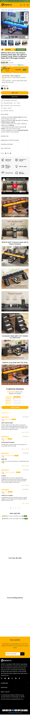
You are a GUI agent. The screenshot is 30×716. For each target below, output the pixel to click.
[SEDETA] (6, 4)
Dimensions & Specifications (10, 140)
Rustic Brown (5, 88)
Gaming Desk (11, 9)
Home (2, 9)
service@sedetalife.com (16, 699)
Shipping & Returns (7, 144)
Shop (6, 9)
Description (4, 136)
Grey (7, 88)
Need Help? (5, 692)
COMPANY (4, 683)
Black (2, 88)
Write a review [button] (15, 407)
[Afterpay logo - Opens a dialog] (20, 65)
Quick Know (4, 114)
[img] (5, 417)
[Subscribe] (22, 653)
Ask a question (5, 148)
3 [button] (15, 508)
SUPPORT (4, 687)
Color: (4, 86)
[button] (4, 60)
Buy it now (15, 96)
